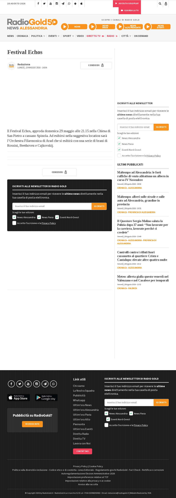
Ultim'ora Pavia (82, 415)
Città (125, 36)
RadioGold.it (47, 493)
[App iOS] (82, 3)
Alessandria (135, 188)
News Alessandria (26, 217)
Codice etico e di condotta (62, 470)
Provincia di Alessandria (141, 212)
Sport (67, 36)
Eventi (52, 36)
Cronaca (22, 36)
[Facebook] (38, 3)
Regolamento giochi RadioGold (111, 470)
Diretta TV (94, 36)
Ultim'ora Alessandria (86, 410)
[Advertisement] (59, 101)
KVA (149, 493)
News (10, 36)
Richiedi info (32, 424)
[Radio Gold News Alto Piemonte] (130, 26)
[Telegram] (63, 3)
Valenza (132, 288)
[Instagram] (57, 3)
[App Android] (75, 3)
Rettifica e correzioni (153, 470)
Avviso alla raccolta (88, 484)
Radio (111, 36)
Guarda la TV (131, 10)
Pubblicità (79, 395)
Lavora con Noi (81, 443)
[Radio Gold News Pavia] (102, 26)
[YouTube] (51, 3)
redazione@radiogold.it (118, 493)
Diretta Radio (81, 434)
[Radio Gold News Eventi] (157, 26)
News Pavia (47, 217)
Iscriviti (99, 206)
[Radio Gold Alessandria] (32, 23)
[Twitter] (44, 3)
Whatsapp (79, 400)
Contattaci (82, 451)
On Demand (141, 36)
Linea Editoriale (86, 470)
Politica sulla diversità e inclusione (29, 470)
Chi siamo (79, 386)
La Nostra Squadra (83, 391)
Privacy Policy (49, 223)
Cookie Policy (96, 466)
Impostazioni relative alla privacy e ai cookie (88, 481)
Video (80, 36)
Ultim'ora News (82, 405)
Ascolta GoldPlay (128, 3)
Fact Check (134, 470)
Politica (37, 36)
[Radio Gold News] (74, 26)
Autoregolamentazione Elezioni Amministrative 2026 (88, 473)
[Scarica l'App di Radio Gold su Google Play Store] (46, 397)
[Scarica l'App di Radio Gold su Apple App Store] (18, 397)
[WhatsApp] (69, 3)
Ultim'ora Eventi (83, 429)
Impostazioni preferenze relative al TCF (88, 477)
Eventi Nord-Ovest (69, 217)
